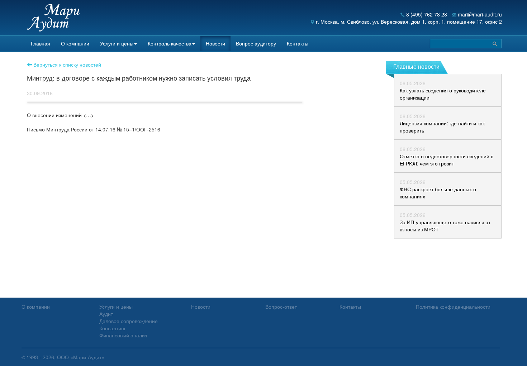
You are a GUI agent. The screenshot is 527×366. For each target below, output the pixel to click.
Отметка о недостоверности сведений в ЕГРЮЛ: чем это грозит (446, 160)
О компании (75, 43)
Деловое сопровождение (128, 320)
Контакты (297, 43)
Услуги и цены (116, 43)
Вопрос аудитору (256, 43)
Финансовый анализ (123, 335)
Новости (215, 43)
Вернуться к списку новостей (67, 64)
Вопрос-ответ (281, 306)
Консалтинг (112, 328)
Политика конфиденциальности (453, 306)
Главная (40, 43)
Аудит (106, 313)
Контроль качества (169, 43)
